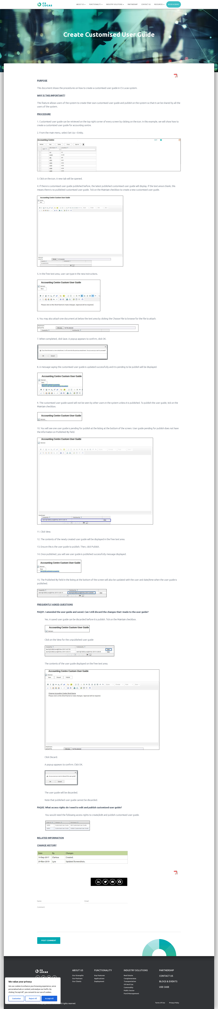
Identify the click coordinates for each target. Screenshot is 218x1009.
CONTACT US (166, 976)
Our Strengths (78, 975)
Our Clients (76, 981)
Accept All (49, 999)
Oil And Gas (128, 984)
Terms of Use (160, 1003)
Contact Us (146, 4)
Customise (16, 999)
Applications (99, 978)
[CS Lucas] (44, 4)
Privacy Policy (174, 1003)
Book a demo (173, 4)
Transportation (130, 981)
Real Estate (128, 975)
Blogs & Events (168, 981)
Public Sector (129, 990)
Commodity (128, 987)
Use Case (164, 987)
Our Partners (77, 978)
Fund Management (131, 993)
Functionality (95, 4)
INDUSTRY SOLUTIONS (136, 970)
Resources (158, 4)
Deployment (99, 981)
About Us (80, 4)
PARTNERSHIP (166, 970)
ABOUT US (77, 970)
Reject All (33, 999)
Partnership (133, 4)
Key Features (99, 975)
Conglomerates (130, 978)
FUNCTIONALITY (103, 970)
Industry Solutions (114, 4)
